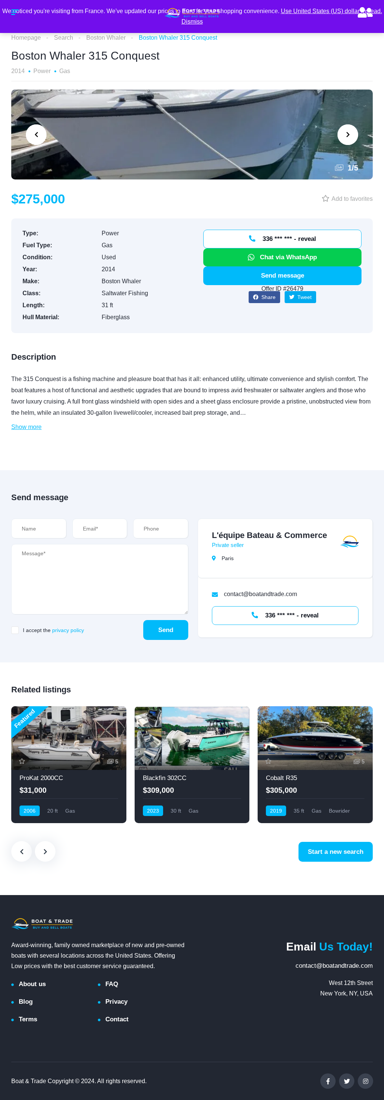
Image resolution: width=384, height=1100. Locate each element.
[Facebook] (328, 1081)
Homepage (26, 37)
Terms (28, 1019)
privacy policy (68, 630)
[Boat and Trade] (191, 13)
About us (32, 984)
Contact (117, 1019)
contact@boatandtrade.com (334, 965)
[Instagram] (365, 1081)
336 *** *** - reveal (288, 238)
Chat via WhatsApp (288, 257)
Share (268, 297)
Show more (26, 427)
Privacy (116, 1001)
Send (165, 630)
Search (63, 37)
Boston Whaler (106, 37)
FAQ (111, 984)
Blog (26, 1001)
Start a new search (335, 851)
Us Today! (329, 946)
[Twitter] (346, 1081)
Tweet (304, 297)
